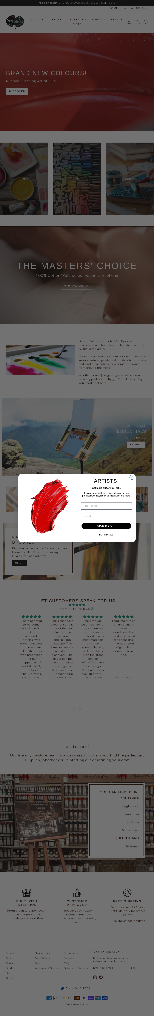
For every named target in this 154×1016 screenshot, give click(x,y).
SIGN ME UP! (106, 525)
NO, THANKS (106, 535)
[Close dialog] (132, 477)
